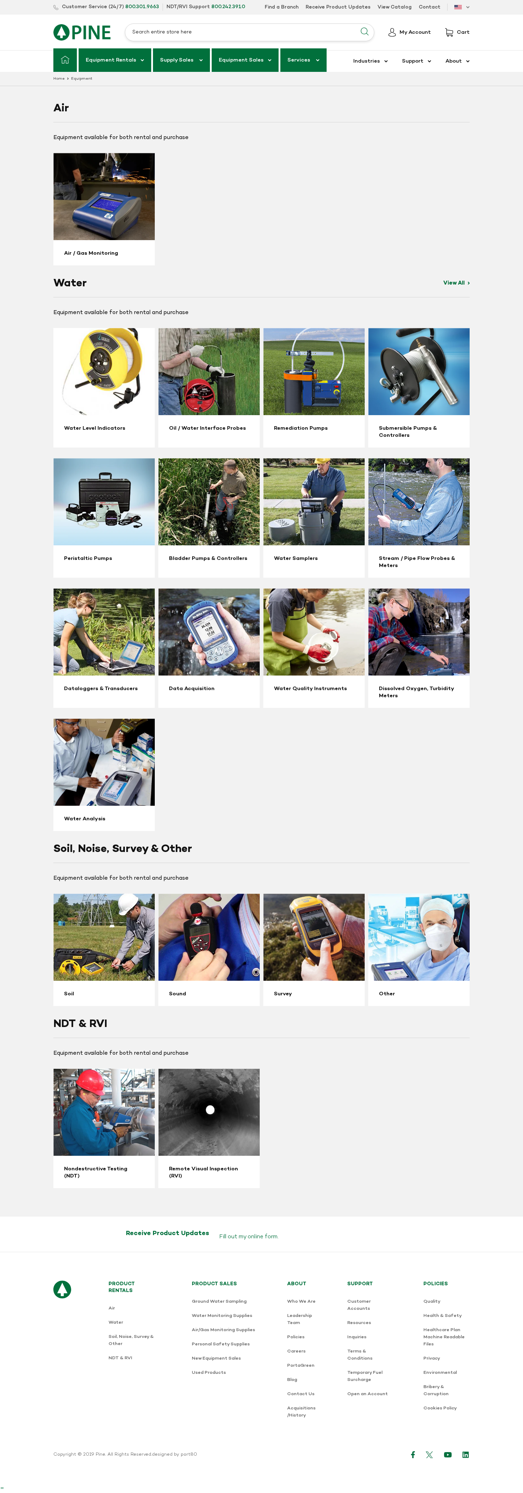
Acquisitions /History (301, 1411)
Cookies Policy (440, 1408)
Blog (292, 1380)
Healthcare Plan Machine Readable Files (444, 1337)
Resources (359, 1323)
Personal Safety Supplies (221, 1344)
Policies (296, 1337)
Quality (431, 1301)
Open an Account (367, 1394)
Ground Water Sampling (219, 1301)
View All (454, 283)
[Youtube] (448, 1454)
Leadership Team (299, 1319)
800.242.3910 (228, 7)
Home (59, 78)
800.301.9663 (142, 7)
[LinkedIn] (466, 1454)
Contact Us (301, 1394)
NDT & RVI (120, 1358)
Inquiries (356, 1337)
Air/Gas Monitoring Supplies (223, 1330)
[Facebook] (413, 1454)
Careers (296, 1351)
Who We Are (301, 1301)
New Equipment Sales (216, 1358)
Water (116, 1322)
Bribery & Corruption (436, 1390)
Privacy (431, 1358)
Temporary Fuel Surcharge (364, 1376)
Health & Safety (442, 1316)
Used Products (209, 1373)
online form (263, 1237)
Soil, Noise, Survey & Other (131, 1340)
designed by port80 (174, 1454)
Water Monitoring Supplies (222, 1316)
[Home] (65, 60)
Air (112, 1308)
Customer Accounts (359, 1305)
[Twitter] (429, 1454)
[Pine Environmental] (82, 32)
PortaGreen (301, 1365)
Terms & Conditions (360, 1354)
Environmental (440, 1373)
